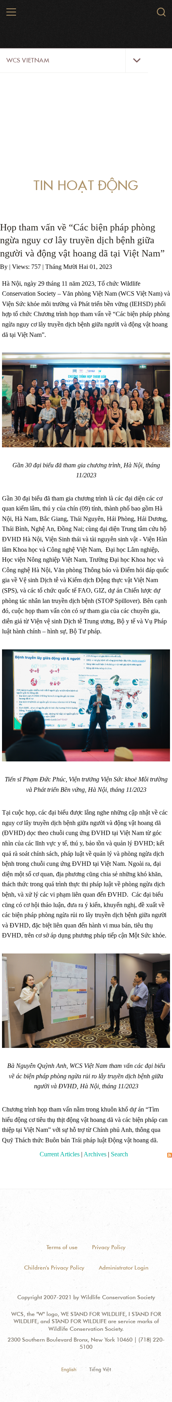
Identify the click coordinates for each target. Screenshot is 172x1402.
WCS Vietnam (28, 60)
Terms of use (62, 1247)
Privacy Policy (109, 1247)
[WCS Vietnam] (86, 15)
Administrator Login (123, 1267)
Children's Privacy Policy (54, 1267)
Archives (95, 1154)
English (68, 1369)
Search (119, 1154)
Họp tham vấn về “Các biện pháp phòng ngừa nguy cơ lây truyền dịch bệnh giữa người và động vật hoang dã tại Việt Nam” (82, 240)
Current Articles (60, 1154)
